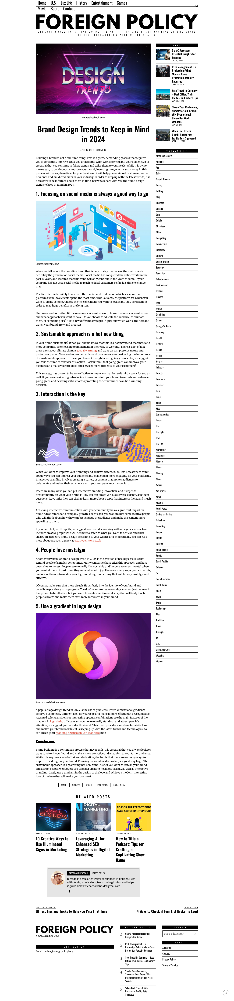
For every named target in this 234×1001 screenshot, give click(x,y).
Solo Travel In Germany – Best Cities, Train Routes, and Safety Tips (185, 94)
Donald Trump (162, 261)
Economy (160, 267)
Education (160, 273)
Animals (159, 161)
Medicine (160, 455)
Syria (158, 602)
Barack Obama (163, 179)
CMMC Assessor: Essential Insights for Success (184, 54)
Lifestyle (160, 432)
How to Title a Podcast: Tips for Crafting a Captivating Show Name (130, 849)
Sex (157, 573)
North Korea (161, 508)
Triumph (159, 632)
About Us (166, 948)
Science (159, 567)
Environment (162, 285)
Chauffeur (160, 226)
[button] (195, 933)
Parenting (160, 526)
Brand (63, 785)
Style (158, 597)
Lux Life (159, 444)
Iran (158, 391)
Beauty (159, 185)
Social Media (119, 785)
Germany (160, 332)
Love (158, 438)
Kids (158, 408)
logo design (57, 721)
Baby (158, 173)
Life (158, 426)
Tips (158, 614)
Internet (159, 385)
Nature (159, 485)
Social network (163, 579)
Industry (159, 367)
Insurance (160, 379)
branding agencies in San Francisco (78, 732)
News (158, 497)
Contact (166, 953)
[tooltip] (69, 891)
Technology (161, 608)
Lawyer (159, 420)
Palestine (160, 520)
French (159, 308)
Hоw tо (159, 361)
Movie (159, 467)
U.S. (158, 644)
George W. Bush (163, 326)
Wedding (160, 655)
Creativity (160, 250)
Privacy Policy (169, 959)
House (159, 356)
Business (76, 785)
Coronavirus (161, 244)
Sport (158, 591)
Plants (159, 538)
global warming (87, 350)
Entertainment (162, 279)
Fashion (159, 291)
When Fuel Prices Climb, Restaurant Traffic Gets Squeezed (184, 134)
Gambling (160, 314)
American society (164, 156)
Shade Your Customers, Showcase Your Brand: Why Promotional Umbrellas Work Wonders (185, 114)
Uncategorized (163, 649)
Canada (159, 209)
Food (158, 303)
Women (159, 661)
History (159, 344)
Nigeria (159, 502)
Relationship (162, 550)
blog (158, 197)
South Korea (161, 585)
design (89, 785)
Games (159, 320)
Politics (159, 544)
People (159, 532)
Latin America (162, 414)
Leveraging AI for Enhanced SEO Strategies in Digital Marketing (93, 846)
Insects (159, 373)
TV (157, 638)
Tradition (160, 620)
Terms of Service (170, 965)
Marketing (101, 150)
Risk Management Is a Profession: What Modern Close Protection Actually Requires (184, 74)
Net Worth (161, 491)
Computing (161, 238)
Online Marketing (164, 514)
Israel (158, 397)
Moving (159, 473)
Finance (159, 297)
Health (159, 338)
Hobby (159, 350)
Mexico (159, 461)
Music (159, 479)
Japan (158, 403)
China (158, 232)
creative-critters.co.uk (87, 540)
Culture (159, 256)
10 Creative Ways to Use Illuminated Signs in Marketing (52, 844)
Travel (159, 626)
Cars (158, 214)
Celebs (159, 220)
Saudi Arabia (162, 561)
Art (157, 167)
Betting (159, 191)
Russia (159, 555)
